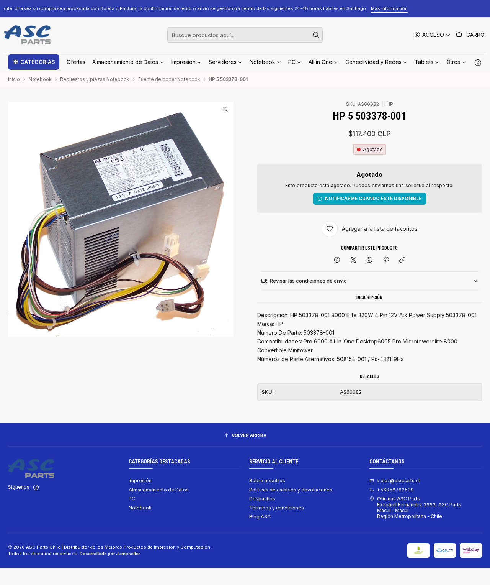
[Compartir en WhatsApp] (370, 260)
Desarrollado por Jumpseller (110, 553)
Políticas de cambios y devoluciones (290, 490)
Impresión (140, 480)
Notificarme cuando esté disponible (373, 198)
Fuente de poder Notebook (169, 79)
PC (132, 498)
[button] (33, 62)
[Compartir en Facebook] (337, 260)
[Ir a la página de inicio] (27, 34)
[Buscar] (316, 35)
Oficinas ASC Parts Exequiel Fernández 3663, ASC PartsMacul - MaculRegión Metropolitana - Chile (419, 507)
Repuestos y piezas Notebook (94, 79)
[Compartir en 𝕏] (353, 260)
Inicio (14, 79)
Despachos (262, 498)
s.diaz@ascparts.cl (398, 480)
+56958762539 (395, 490)
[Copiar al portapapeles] (402, 260)
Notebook (40, 79)
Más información (446, 8)
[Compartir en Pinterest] (386, 260)
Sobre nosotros (267, 480)
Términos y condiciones (276, 508)
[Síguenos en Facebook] (478, 62)
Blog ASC (260, 516)
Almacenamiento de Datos (159, 490)
